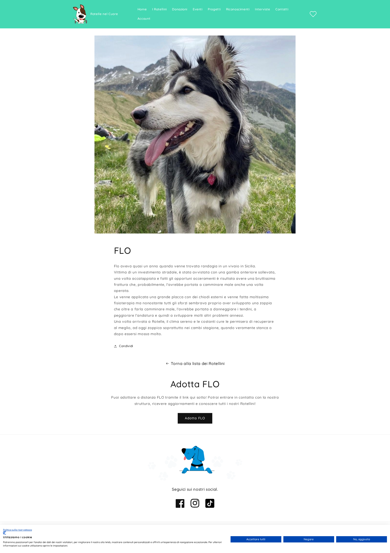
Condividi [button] (126, 346)
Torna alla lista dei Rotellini (198, 363)
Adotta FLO (195, 418)
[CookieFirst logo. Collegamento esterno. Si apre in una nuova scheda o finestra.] (4, 533)
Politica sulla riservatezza (17, 529)
